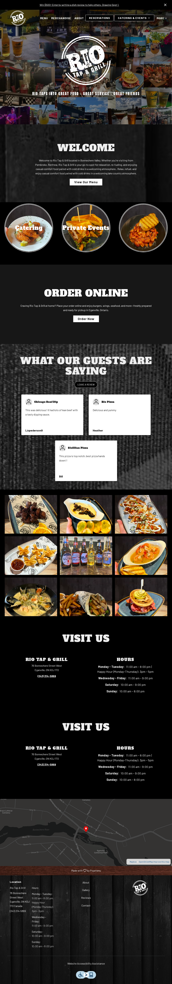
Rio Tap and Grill (140, 887)
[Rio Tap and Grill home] (18, 18)
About (79, 18)
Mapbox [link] (133, 861)
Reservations (99, 17)
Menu (44, 18)
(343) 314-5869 (18, 911)
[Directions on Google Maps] (86, 832)
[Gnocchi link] (143, 227)
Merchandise (61, 18)
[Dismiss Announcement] (165, 5)
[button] (134, 18)
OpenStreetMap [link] (146, 861)
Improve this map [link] (161, 861)
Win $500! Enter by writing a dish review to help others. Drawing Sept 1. (79, 4)
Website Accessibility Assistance (86, 963)
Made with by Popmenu (52, 871)
